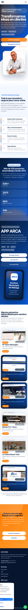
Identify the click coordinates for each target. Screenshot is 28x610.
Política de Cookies (5, 600)
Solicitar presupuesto (14, 39)
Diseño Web (4, 569)
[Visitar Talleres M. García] (14, 395)
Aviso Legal (4, 596)
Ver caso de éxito (14, 264)
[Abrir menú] (25, 2)
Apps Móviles (4, 576)
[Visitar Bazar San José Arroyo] (14, 368)
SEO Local (3, 587)
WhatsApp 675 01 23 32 (14, 44)
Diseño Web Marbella (6, 582)
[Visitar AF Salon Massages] (14, 341)
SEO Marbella (4, 585)
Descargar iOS (14, 259)
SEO (2, 571)
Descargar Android (14, 255)
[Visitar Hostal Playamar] (14, 478)
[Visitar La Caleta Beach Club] (14, 450)
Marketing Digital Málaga (7, 589)
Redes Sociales (4, 574)
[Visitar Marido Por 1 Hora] (14, 423)
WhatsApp (14, 538)
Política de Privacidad (6, 598)
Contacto (3, 602)
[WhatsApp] (25, 607)
